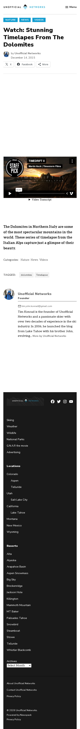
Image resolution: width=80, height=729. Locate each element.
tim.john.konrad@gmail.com (37, 306)
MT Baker (13, 611)
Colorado (12, 474)
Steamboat (13, 631)
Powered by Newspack (19, 714)
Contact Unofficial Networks (22, 689)
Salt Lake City (19, 500)
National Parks (15, 439)
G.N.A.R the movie (17, 445)
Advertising (13, 452)
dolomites (26, 274)
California (12, 506)
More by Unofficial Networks (49, 336)
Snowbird (12, 624)
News (25, 19)
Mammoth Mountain (19, 605)
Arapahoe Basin (16, 566)
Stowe (11, 637)
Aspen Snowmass (17, 573)
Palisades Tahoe (17, 618)
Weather (12, 426)
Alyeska (11, 560)
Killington (12, 599)
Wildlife (11, 433)
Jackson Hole (15, 592)
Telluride (16, 487)
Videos (39, 19)
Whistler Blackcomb (19, 650)
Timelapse (42, 274)
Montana (12, 519)
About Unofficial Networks (21, 683)
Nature (10, 19)
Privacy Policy (14, 696)
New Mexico (14, 525)
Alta (9, 554)
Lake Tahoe (18, 512)
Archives (12, 661)
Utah (9, 493)
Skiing (10, 420)
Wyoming (12, 532)
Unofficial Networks (28, 53)
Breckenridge (15, 586)
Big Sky (11, 579)
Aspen (14, 480)
